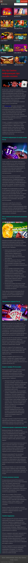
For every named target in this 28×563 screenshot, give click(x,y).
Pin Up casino (8, 106)
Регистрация (24, 1)
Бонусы (16, 557)
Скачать (16, 559)
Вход (18, 1)
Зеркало (3, 557)
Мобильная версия (10, 557)
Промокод (24, 557)
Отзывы (12, 559)
